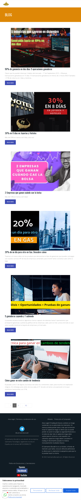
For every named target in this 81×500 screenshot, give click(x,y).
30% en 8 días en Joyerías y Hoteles (20, 133)
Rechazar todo (54, 490)
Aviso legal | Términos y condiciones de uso (22, 419)
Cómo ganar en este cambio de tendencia (22, 380)
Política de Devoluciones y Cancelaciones (22, 463)
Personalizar (37, 490)
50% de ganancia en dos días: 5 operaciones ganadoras (28, 69)
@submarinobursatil (22, 433)
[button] (5, 495)
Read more (10, 83)
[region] (40, 488)
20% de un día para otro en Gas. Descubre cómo (25, 252)
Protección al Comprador (62, 419)
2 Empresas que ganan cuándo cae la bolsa (23, 192)
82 (26, 405)
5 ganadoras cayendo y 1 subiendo (19, 316)
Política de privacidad (15, 497)
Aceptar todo (71, 490)
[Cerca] (79, 479)
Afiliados (50, 419)
